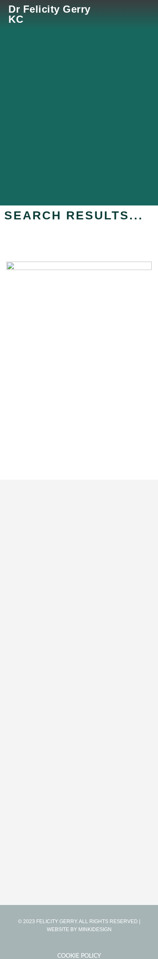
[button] (144, 15)
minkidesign (95, 929)
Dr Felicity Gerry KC (49, 14)
